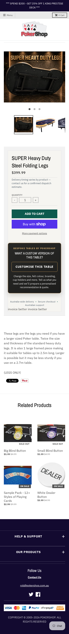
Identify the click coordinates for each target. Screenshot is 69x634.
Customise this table (34, 267)
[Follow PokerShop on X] (31, 594)
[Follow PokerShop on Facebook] (38, 594)
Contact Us (34, 577)
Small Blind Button (50, 451)
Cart (61, 15)
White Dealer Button (46, 495)
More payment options (34, 233)
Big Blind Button (15, 451)
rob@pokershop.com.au (34, 585)
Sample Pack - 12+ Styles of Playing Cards (17, 497)
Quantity (17, 195)
